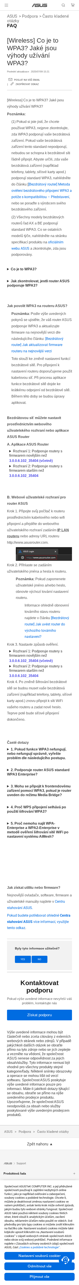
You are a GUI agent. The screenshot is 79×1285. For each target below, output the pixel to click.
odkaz (20, 928)
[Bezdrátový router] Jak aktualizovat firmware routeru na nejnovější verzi (37, 345)
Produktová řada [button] (15, 1173)
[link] (39, 5)
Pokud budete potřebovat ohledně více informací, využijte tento (38, 921)
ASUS (12, 16)
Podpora (30, 16)
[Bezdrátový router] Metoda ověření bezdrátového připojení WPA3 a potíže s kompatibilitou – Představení (41, 190)
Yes (23, 959)
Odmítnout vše (40, 1266)
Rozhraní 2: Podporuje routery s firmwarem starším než (35, 471)
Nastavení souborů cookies (39, 1256)
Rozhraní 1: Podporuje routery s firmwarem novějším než (35, 456)
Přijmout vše (39, 1277)
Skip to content (3, 13)
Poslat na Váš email (27, 80)
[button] (6, 5)
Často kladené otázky (53, 1132)
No (39, 959)
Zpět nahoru (37, 1144)
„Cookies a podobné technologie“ (39, 1247)
